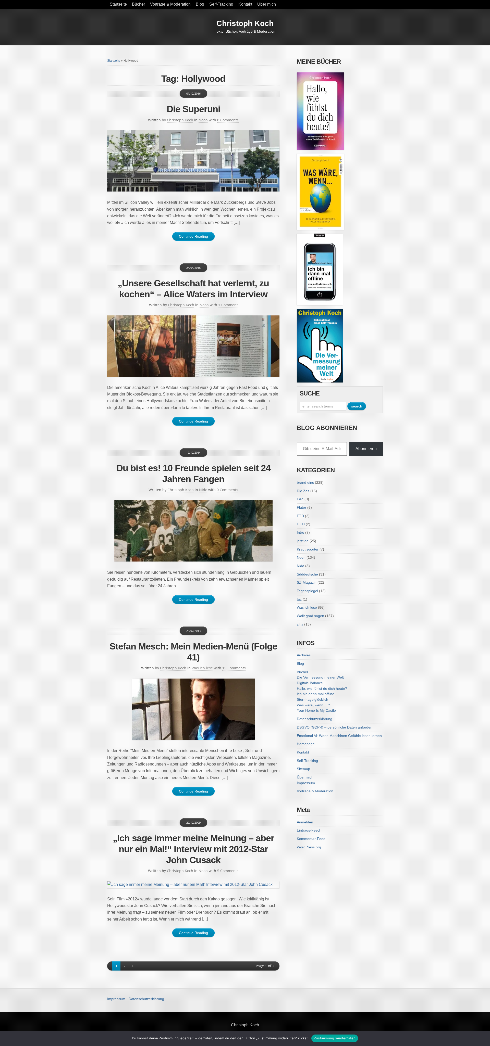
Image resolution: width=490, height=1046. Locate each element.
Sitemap (303, 769)
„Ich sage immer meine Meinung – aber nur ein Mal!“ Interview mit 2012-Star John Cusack (193, 849)
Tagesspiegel (307, 591)
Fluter (301, 507)
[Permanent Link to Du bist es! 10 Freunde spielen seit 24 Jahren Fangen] (193, 531)
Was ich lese (202, 668)
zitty (300, 624)
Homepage (306, 744)
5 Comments (228, 870)
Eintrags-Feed (308, 830)
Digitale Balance (310, 683)
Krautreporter (307, 549)
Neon (203, 120)
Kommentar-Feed (311, 839)
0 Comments (228, 120)
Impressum (306, 783)
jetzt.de (303, 541)
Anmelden (305, 822)
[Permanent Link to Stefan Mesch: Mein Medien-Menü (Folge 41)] (193, 709)
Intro (300, 532)
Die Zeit (303, 491)
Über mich (266, 4)
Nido (203, 489)
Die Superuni (193, 109)
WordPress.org (309, 847)
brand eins (305, 482)
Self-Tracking (221, 4)
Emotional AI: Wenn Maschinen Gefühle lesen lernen (339, 736)
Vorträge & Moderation (170, 4)
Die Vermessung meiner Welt (320, 677)
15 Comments (234, 668)
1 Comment (228, 304)
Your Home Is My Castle (316, 710)
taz (299, 599)
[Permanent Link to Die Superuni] (193, 161)
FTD (300, 516)
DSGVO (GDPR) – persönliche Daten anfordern (335, 727)
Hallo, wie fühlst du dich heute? (322, 688)
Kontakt (245, 4)
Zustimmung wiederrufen (335, 1038)
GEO (301, 524)
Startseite (118, 4)
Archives (304, 655)
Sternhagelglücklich (312, 699)
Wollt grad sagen (310, 616)
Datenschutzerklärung (314, 719)
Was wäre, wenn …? (313, 705)
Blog (200, 4)
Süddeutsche (307, 574)
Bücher (138, 4)
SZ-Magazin (306, 582)
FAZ (300, 499)
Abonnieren (366, 449)
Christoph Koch (245, 23)
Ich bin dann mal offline (315, 694)
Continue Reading (193, 236)
